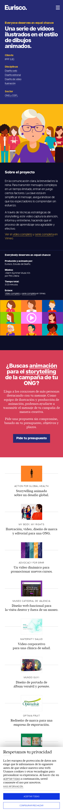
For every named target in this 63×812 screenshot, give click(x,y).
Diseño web (11, 70)
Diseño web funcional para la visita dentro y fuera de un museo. (31, 608)
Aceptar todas (31, 796)
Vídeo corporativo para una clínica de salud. (31, 646)
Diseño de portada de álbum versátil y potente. (32, 684)
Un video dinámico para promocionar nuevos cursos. (31, 569)
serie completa (44, 234)
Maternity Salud (31, 639)
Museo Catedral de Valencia (32, 601)
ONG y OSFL (11, 95)
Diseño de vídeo (13, 79)
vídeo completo (22, 234)
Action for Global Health (31, 486)
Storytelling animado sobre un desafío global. (31, 493)
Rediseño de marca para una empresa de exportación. (31, 722)
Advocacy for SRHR (31, 563)
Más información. (13, 786)
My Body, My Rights (31, 524)
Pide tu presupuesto (31, 438)
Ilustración (10, 83)
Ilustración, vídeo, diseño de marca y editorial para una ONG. (31, 531)
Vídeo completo (12, 293)
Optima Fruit (31, 716)
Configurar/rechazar (31, 805)
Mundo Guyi (31, 677)
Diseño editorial (13, 75)
